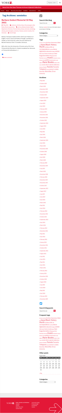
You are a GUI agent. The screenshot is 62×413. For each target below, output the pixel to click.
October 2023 (43, 94)
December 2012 (44, 231)
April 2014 (42, 208)
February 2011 (43, 270)
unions (48, 69)
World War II (49, 71)
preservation (53, 60)
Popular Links (52, 2)
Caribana (47, 47)
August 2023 (43, 100)
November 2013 (44, 214)
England (53, 51)
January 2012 (43, 242)
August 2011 (43, 253)
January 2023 (43, 111)
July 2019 (42, 168)
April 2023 (42, 106)
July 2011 (42, 256)
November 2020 (44, 148)
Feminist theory (17, 29)
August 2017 (43, 191)
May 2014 (42, 205)
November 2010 (44, 276)
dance (55, 49)
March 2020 (43, 160)
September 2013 (44, 219)
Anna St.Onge (12, 32)
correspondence (44, 49)
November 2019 (44, 165)
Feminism (10, 29)
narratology (32, 29)
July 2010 (42, 284)
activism (41, 42)
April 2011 (42, 265)
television (41, 67)
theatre (45, 67)
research (55, 62)
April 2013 (42, 222)
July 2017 (42, 194)
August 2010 (43, 282)
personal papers (10, 31)
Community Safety (36, 402)
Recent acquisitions (10, 27)
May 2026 (42, 80)
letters (48, 55)
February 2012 (43, 239)
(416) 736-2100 (19, 407)
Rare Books (48, 62)
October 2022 (43, 120)
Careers (33, 407)
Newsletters (32, 10)
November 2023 (44, 92)
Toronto (50, 67)
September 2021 (44, 140)
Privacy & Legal (35, 404)
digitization (42, 51)
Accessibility (34, 405)
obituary (3, 31)
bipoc (43, 44)
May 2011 (42, 262)
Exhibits (25, 10)
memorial (27, 29)
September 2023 (44, 97)
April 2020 (42, 157)
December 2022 (44, 114)
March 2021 (43, 145)
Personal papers (28, 25)
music (50, 57)
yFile (39, 10)
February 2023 (43, 109)
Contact (17, 405)
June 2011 (42, 259)
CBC (51, 47)
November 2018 (44, 174)
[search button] (60, 2)
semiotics (16, 31)
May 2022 (42, 131)
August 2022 (43, 126)
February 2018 (43, 177)
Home (2, 10)
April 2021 (42, 143)
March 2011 (43, 267)
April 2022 (42, 134)
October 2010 (43, 279)
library (22, 29)
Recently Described (16, 10)
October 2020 (43, 151)
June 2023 (42, 103)
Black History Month (47, 45)
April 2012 (42, 236)
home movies (48, 53)
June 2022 (42, 128)
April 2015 (42, 199)
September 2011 (44, 250)
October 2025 (43, 83)
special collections (54, 64)
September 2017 (44, 188)
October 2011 (43, 248)
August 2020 (43, 154)
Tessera (21, 31)
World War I (42, 71)
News (7, 10)
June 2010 (42, 287)
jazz (53, 53)
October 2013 (43, 216)
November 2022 (44, 117)
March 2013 (43, 225)
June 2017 (42, 196)
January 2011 (43, 273)
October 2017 (43, 185)
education (49, 51)
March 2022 (43, 137)
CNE (53, 47)
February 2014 (43, 211)
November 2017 (44, 182)
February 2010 (43, 296)
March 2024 (43, 86)
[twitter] (41, 16)
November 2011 (44, 245)
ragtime (40, 62)
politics (47, 60)
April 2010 (42, 293)
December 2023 (44, 89)
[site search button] (55, 23)
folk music (41, 53)
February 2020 (43, 162)
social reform (45, 64)
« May (40, 373)
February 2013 (43, 228)
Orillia (44, 60)
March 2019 (43, 171)
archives (20, 27)
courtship (51, 49)
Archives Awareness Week (53, 42)
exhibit (57, 51)
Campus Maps (19, 408)
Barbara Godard (26, 27)
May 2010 (42, 290)
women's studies (28, 31)
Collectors (14, 25)
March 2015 (43, 202)
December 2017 (44, 180)
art (40, 45)
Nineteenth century (56, 58)
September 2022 (44, 123)
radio (57, 60)
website (45, 27)
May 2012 (42, 233)
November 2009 (44, 299)
